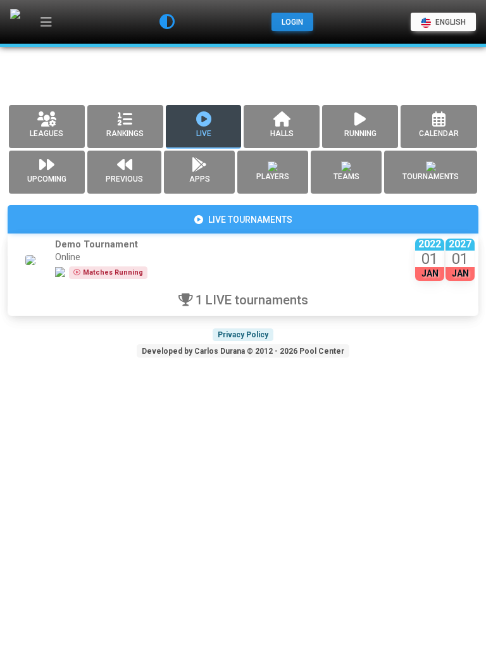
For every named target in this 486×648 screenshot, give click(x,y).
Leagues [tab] (46, 133)
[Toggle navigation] (46, 22)
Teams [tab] (346, 176)
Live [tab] (203, 133)
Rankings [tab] (125, 133)
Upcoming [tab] (46, 179)
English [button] (449, 22)
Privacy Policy (243, 334)
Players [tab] (272, 176)
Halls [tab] (282, 133)
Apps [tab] (199, 179)
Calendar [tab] (439, 133)
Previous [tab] (124, 179)
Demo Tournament (96, 244)
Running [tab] (360, 133)
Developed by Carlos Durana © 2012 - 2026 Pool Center (243, 351)
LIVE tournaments (250, 220)
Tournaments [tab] (430, 176)
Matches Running (113, 272)
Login (292, 22)
